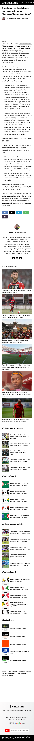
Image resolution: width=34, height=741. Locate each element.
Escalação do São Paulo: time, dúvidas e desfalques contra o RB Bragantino (19, 436)
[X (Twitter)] (12, 212)
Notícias (21, 2)
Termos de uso (20, 719)
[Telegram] (19, 212)
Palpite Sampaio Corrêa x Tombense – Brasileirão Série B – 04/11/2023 (19, 604)
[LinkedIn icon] (13, 258)
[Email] (5, 216)
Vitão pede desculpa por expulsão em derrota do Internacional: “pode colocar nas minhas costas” (16, 394)
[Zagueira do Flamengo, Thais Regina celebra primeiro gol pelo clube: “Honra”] (17, 304)
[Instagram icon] (20, 258)
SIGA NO (12, 723)
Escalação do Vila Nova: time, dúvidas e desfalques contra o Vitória (18, 556)
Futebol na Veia (6, 671)
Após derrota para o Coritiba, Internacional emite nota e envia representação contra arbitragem (16, 367)
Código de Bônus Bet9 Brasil (18, 660)
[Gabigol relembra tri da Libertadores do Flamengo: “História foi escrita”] (17, 329)
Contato (17, 717)
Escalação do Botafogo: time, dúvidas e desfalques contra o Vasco (18, 452)
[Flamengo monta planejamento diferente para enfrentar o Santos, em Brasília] (17, 408)
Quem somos (10, 717)
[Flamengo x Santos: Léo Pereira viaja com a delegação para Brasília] (17, 279)
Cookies (11, 719)
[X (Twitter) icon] (17, 258)
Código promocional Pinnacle (18, 636)
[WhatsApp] (26, 212)
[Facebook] (5, 212)
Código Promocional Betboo (18, 644)
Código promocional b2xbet (18, 628)
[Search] (31, 2)
